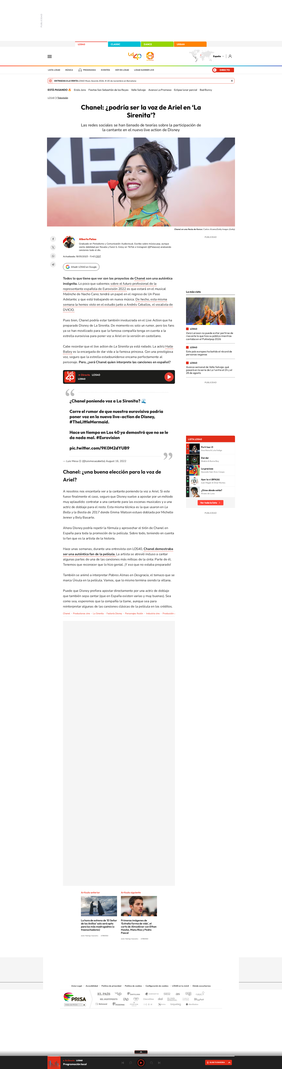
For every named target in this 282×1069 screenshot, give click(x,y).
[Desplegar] (141, 1051)
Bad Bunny (206, 89)
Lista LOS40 (54, 70)
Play (141, 1062)
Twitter (53, 247)
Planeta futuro (184, 998)
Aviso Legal (76, 986)
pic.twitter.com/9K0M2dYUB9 (99, 448)
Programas (89, 70)
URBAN (181, 44)
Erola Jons (80, 89)
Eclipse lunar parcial (185, 89)
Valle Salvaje (138, 89)
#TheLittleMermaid (89, 422)
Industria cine (153, 613)
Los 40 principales (119, 994)
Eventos (105, 70)
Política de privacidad (111, 986)
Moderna (117, 1003)
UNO (126, 998)
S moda (161, 1003)
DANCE (148, 44)
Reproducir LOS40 (169, 377)
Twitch (154, 951)
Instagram (121, 951)
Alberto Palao (87, 239)
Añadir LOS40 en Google (84, 266)
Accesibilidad (92, 986)
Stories (160, 951)
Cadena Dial (160, 998)
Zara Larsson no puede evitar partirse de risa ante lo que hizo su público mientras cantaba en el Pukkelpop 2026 (209, 336)
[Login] (230, 56)
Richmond (101, 1003)
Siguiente (159, 1063)
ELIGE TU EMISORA (217, 1062)
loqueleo (176, 1003)
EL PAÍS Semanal (172, 998)
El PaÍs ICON (147, 1003)
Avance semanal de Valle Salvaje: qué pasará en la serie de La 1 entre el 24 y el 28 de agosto (209, 370)
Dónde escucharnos (202, 986)
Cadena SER (166, 994)
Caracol (199, 994)
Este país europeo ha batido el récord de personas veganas (209, 353)
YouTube (134, 951)
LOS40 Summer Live (144, 70)
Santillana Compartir (152, 994)
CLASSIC (115, 44)
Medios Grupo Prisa (74, 1005)
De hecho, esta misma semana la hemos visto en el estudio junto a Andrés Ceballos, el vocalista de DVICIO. (118, 304)
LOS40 (81, 44)
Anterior (123, 1063)
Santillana (134, 994)
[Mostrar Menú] (51, 56)
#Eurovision (108, 437)
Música (69, 70)
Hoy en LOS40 (122, 70)
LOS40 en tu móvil (180, 986)
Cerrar (232, 80)
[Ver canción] (194, 448)
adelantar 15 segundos (151, 1063)
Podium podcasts (133, 1003)
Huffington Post (108, 998)
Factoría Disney (114, 613)
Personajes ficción (134, 613)
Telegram (53, 264)
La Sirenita (98, 613)
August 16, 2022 (116, 461)
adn (187, 994)
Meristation (191, 1003)
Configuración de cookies (157, 986)
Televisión (62, 98)
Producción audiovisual (174, 613)
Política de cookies (133, 986)
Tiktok (128, 951)
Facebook (53, 239)
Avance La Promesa (159, 89)
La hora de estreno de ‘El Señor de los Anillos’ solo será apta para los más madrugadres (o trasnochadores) (99, 925)
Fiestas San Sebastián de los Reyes (108, 89)
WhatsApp (53, 256)
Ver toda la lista (208, 502)
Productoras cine (81, 613)
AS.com (176, 994)
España (217, 56)
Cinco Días (148, 998)
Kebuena (196, 998)
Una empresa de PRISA (74, 996)
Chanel (139, 278)
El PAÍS (103, 994)
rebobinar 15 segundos (131, 1063)
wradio (135, 998)
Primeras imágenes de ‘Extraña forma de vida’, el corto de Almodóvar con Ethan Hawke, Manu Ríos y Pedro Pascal (139, 926)
